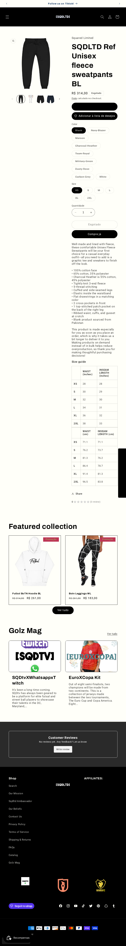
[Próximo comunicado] (119, 3)
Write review (63, 749)
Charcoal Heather (88, 146)
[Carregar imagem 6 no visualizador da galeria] (50, 99)
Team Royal (84, 154)
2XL (91, 198)
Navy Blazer (100, 131)
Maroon (81, 138)
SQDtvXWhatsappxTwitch (34, 680)
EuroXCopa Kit (85, 677)
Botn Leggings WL (80, 593)
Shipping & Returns (20, 839)
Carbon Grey (84, 177)
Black (80, 131)
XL (78, 198)
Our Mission (16, 793)
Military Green (86, 162)
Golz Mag (14, 862)
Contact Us (15, 816)
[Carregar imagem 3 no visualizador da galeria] (31, 99)
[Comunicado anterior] (6, 3)
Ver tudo (62, 610)
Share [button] (79, 493)
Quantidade (78, 205)
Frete (74, 98)
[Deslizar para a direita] (59, 99)
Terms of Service (19, 832)
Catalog (13, 855)
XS (78, 191)
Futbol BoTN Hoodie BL (26, 593)
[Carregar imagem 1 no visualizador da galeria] (21, 99)
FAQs (12, 847)
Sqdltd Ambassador (20, 801)
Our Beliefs (15, 808)
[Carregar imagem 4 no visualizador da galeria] (40, 99)
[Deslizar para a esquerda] (12, 99)
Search (13, 785)
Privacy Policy (17, 824)
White (104, 177)
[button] (7, 17)
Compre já (94, 234)
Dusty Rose (84, 169)
